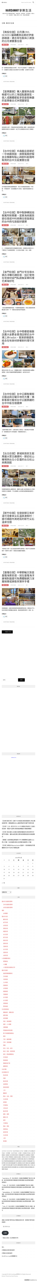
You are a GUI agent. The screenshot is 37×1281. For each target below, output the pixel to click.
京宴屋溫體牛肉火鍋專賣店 (24, 1155)
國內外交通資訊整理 (7, 901)
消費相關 (5, 1027)
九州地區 (5, 982)
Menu (5, 2)
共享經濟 (5, 1057)
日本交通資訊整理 (7, 904)
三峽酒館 (7, 1155)
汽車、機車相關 (7, 1039)
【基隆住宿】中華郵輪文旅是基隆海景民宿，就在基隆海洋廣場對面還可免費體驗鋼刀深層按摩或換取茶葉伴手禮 (18, 577)
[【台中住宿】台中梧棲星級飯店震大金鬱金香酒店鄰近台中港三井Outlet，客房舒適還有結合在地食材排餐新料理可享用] (18, 359)
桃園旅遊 (5, 991)
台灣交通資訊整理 (7, 907)
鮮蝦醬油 (31, 1167)
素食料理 (5, 1132)
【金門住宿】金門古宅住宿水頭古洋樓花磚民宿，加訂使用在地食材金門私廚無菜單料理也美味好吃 (18, 276)
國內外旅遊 (5, 970)
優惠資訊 (5, 1066)
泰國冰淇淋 (28, 1163)
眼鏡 (4, 1045)
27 (18, 875)
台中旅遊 (5, 997)
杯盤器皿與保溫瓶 (7, 1030)
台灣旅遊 (5, 988)
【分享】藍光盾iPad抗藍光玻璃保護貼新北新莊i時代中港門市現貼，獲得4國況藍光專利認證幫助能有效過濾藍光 (18, 834)
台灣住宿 (5, 925)
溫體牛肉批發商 (13, 1165)
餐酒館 (5, 1141)
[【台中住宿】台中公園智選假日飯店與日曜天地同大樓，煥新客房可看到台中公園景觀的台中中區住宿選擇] (18, 418)
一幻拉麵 (19, 1153)
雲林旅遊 (5, 1006)
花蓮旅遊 (5, 994)
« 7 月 (3, 883)
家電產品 (5, 961)
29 (28, 875)
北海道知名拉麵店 (17, 1157)
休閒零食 (5, 1084)
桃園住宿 (5, 931)
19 (13, 872)
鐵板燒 (5, 1093)
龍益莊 (6, 1169)
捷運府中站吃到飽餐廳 (10, 1159)
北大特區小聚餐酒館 (8, 1157)
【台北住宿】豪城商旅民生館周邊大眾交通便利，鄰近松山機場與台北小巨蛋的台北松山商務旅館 (18, 458)
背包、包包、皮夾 (7, 1048)
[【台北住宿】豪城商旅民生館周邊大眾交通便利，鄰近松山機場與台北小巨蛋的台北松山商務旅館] (18, 477)
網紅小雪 (30, 1165)
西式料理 (5, 1075)
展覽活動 (5, 1015)
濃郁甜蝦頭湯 (20, 1165)
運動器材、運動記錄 (8, 1012)
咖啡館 (5, 1102)
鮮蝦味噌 (23, 1167)
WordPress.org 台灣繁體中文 (9, 1256)
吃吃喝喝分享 (5, 1072)
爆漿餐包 (26, 1165)
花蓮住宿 (5, 946)
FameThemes (14, 1276)
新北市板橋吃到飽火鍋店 (20, 1159)
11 (9, 869)
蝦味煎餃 (10, 1167)
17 (4, 872)
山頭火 (3, 1159)
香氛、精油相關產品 (8, 1054)
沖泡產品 (5, 1105)
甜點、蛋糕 (6, 1114)
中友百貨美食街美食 (13, 1155)
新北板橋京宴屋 (17, 1161)
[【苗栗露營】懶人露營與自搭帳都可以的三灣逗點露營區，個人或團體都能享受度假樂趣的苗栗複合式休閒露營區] (18, 116)
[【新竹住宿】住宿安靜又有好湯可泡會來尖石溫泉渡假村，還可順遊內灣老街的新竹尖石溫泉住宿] (18, 537)
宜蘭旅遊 (5, 1003)
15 (28, 869)
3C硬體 (5, 964)
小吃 (4, 1090)
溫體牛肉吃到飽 (6, 1165)
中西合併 (5, 1108)
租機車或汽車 (6, 1063)
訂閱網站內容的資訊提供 (8, 1250)
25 (9, 875)
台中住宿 (5, 949)
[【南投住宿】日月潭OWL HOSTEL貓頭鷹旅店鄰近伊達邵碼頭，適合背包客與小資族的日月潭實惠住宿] (18, 56)
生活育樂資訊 (5, 1009)
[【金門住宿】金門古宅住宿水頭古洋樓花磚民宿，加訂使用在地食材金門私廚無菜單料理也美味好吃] (18, 296)
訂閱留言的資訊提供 (7, 1253)
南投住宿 (5, 940)
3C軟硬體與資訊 (6, 958)
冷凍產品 (5, 1123)
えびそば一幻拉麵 (23, 1151)
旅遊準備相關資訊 (7, 973)
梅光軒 (23, 1163)
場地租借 (5, 1060)
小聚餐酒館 (32, 1157)
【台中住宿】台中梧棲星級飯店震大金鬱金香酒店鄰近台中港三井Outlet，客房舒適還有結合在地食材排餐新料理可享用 (18, 337)
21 (23, 872)
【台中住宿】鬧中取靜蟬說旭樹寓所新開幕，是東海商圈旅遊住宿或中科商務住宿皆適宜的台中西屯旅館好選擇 (18, 217)
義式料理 (5, 1111)
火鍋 (4, 1138)
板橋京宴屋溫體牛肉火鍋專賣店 (15, 1163)
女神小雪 (28, 1157)
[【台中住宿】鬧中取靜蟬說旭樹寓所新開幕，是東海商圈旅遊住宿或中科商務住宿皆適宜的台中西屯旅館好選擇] (18, 236)
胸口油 (33, 1165)
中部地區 (5, 979)
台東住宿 (5, 955)
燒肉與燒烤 (6, 1087)
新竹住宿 (5, 937)
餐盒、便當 (6, 1126)
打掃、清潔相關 (7, 1042)
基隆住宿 (5, 928)
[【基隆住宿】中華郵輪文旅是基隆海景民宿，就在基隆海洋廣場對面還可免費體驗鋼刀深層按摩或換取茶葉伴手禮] (18, 596)
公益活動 (4, 1069)
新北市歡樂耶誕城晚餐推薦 (8, 1161)
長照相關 (5, 1018)
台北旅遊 (5, 1000)
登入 (3, 1247)
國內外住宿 (5, 44)
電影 (3, 910)
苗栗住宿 (5, 943)
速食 (4, 1120)
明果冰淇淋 (5, 1163)
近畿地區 (5, 985)
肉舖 (4, 1078)
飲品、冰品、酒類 (7, 1096)
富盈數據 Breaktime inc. (30, 1280)
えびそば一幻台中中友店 (13, 1151)
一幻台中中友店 (13, 1153)
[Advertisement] (18, 657)
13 (18, 869)
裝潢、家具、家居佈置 (9, 1051)
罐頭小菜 (5, 1117)
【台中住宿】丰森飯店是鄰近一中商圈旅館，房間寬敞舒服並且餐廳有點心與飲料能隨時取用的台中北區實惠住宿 (18, 155)
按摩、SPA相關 (7, 1024)
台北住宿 (5, 934)
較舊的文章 (8, 632)
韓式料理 (5, 1081)
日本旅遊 (5, 976)
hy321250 (13, 44)
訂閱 (5, 1233)
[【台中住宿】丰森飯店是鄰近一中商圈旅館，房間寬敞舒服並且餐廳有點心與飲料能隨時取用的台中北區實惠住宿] (18, 175)
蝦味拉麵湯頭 (5, 1167)
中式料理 (5, 1099)
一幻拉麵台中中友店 (26, 1153)
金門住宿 (5, 922)
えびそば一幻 (5, 1151)
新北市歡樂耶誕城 (30, 1159)
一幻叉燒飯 (7, 1153)
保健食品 (5, 1129)
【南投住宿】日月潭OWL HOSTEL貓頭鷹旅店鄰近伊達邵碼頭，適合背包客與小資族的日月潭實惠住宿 (18, 36)
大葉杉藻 (23, 1157)
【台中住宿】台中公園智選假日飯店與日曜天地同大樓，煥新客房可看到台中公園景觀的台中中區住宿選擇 (18, 398)
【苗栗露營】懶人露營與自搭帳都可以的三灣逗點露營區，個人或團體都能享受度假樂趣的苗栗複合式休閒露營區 (18, 96)
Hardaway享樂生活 (19, 10)
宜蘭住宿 (5, 952)
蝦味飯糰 (14, 1167)
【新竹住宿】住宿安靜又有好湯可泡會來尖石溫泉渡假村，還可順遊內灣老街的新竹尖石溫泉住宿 (18, 517)
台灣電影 (5, 913)
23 (32, 872)
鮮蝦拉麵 (27, 1167)
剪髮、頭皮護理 (7, 1021)
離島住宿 (5, 919)
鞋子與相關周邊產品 (8, 1033)
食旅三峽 (18, 1167)
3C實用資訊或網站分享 (9, 967)
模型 (4, 1036)
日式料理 (5, 1135)
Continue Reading (9, 81)
